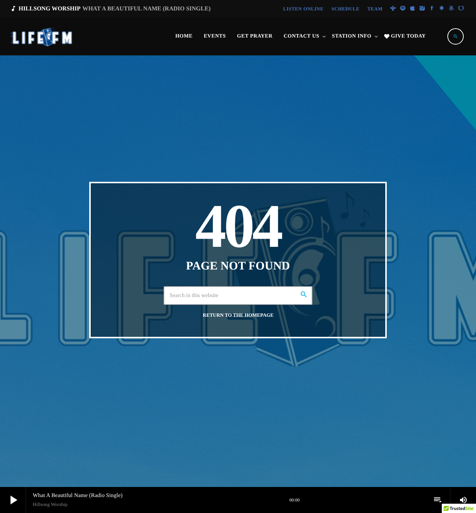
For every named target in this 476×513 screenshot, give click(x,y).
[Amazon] (451, 9)
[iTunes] (412, 9)
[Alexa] (461, 9)
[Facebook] (432, 9)
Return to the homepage (238, 315)
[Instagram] (422, 9)
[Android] (442, 9)
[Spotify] (403, 9)
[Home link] (42, 36)
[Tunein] (393, 9)
